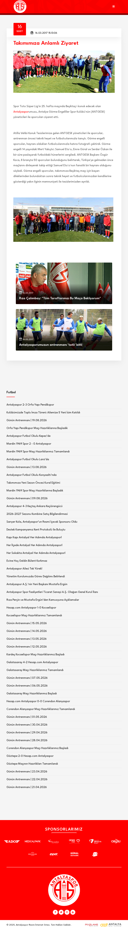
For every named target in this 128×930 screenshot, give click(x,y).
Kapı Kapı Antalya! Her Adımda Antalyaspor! (34, 537)
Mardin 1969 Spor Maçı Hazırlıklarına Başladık (34, 490)
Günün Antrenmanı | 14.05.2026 (26, 631)
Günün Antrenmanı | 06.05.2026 (27, 685)
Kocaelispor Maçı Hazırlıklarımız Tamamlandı (34, 615)
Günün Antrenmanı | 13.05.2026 (26, 639)
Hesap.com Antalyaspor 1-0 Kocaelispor (31, 607)
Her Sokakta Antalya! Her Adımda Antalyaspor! (36, 553)
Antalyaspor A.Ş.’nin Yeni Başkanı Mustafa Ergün (36, 584)
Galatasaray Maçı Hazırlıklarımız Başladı (31, 693)
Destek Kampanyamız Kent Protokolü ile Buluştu (35, 529)
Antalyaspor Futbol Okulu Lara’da (27, 459)
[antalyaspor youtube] (72, 912)
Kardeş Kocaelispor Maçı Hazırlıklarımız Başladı (35, 654)
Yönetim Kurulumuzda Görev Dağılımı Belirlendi (35, 576)
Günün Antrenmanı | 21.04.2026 (26, 787)
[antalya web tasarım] (91, 925)
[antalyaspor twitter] (61, 912)
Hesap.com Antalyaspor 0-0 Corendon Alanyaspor (38, 701)
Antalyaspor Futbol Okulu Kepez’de (28, 436)
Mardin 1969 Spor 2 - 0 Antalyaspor (28, 443)
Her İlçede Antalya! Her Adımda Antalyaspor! (34, 545)
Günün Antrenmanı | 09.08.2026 (27, 498)
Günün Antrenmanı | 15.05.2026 (26, 623)
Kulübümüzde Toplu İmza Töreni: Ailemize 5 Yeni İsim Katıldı (43, 412)
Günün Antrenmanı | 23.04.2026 (26, 771)
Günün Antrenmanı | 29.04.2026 (26, 732)
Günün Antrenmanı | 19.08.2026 (26, 420)
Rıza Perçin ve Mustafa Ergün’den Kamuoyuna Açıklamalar (42, 600)
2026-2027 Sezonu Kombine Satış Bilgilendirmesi (37, 514)
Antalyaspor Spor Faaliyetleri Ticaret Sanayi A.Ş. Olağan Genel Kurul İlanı (52, 592)
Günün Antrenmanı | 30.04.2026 (26, 724)
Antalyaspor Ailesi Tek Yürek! (24, 568)
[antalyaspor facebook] (55, 912)
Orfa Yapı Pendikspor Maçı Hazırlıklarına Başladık (37, 428)
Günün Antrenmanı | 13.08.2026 (26, 467)
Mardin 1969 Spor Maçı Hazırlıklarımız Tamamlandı (38, 451)
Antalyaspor (21, 111)
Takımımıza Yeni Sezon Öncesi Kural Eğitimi (33, 482)
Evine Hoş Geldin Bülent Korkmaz (26, 560)
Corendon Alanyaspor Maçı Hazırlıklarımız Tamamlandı (40, 709)
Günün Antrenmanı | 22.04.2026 (26, 779)
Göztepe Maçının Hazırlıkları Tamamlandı (32, 763)
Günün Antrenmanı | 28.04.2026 (26, 740)
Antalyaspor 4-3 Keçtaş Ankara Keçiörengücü (34, 506)
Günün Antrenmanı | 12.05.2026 (26, 646)
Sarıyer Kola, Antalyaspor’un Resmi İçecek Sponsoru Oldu (41, 521)
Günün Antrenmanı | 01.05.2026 (26, 717)
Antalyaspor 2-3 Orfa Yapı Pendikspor (30, 404)
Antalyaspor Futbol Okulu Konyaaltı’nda (31, 475)
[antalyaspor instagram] (67, 912)
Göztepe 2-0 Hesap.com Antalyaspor (30, 756)
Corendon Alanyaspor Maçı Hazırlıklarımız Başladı (37, 748)
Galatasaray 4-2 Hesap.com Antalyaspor (32, 662)
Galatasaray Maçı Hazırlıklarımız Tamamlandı (35, 670)
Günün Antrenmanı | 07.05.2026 (27, 678)
